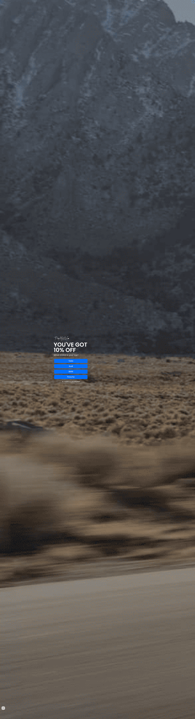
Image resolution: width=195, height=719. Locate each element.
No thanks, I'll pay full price (71, 382)
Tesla (70, 361)
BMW (71, 371)
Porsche (70, 377)
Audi (71, 366)
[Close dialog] (193, 1)
